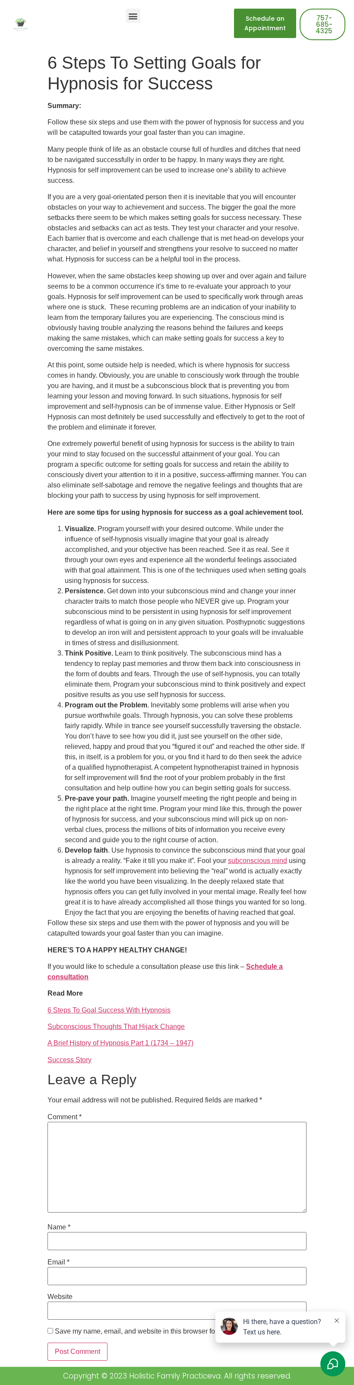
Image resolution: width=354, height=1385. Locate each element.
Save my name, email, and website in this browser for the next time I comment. (174, 1331)
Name (58, 1227)
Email (58, 1262)
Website (60, 1296)
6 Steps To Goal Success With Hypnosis (109, 1010)
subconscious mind (257, 860)
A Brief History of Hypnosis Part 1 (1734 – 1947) (120, 1043)
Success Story (69, 1059)
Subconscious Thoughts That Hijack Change (116, 1026)
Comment (64, 1117)
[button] (133, 16)
